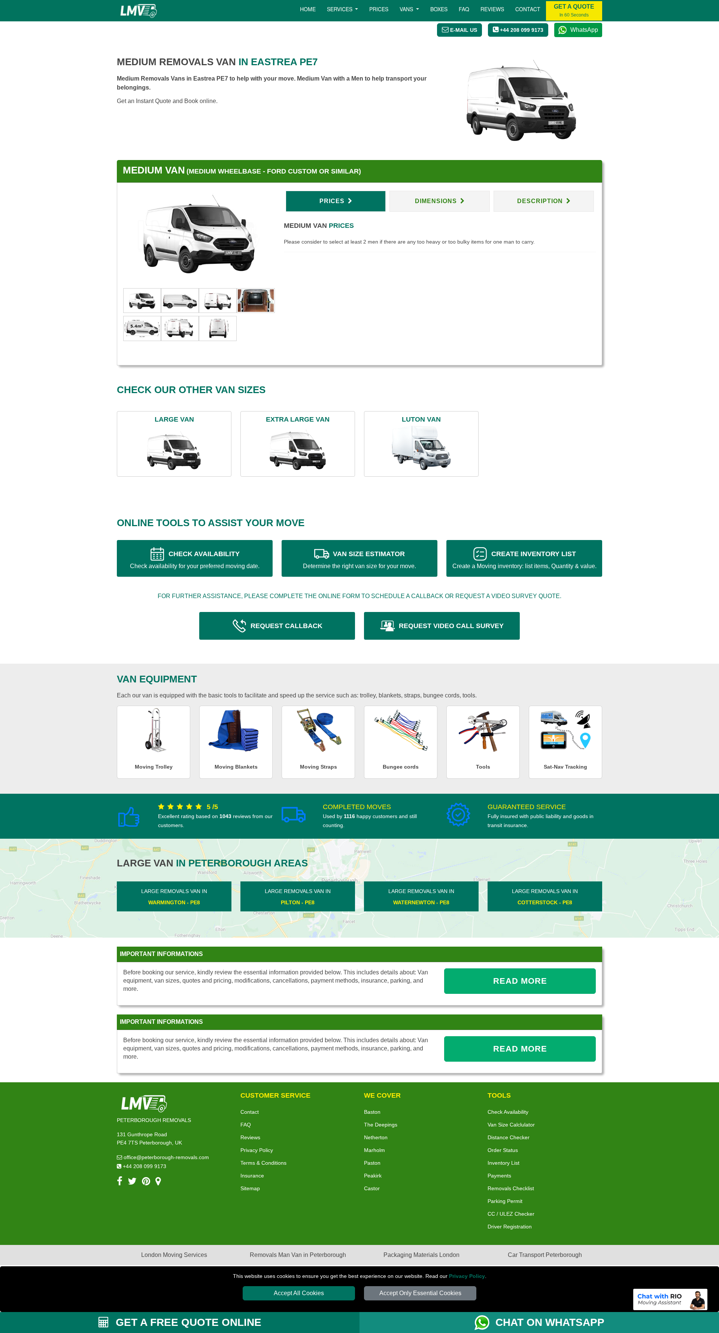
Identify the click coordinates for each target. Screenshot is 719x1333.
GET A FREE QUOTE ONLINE (187, 1322)
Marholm (374, 1150)
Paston (372, 1163)
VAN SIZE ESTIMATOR (359, 559)
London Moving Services (174, 1255)
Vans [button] (407, 9)
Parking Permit (505, 1201)
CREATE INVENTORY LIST (524, 559)
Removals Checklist (511, 1188)
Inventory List (503, 1163)
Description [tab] (541, 201)
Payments (499, 1176)
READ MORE (520, 981)
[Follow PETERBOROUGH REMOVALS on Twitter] (132, 1182)
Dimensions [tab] (437, 201)
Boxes (439, 9)
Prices (378, 9)
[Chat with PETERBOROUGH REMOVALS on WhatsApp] (484, 1322)
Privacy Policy (467, 1276)
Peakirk (373, 1176)
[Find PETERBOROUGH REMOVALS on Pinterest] (146, 1182)
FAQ (245, 1125)
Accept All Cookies (299, 1293)
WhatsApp (584, 30)
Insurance (252, 1176)
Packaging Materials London (421, 1255)
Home (308, 9)
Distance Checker (509, 1137)
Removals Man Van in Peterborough (298, 1255)
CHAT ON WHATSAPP (549, 1322)
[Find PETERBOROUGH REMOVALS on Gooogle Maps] (158, 1182)
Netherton (376, 1137)
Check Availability (508, 1112)
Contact (527, 9)
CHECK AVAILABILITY (195, 559)
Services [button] (340, 9)
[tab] (142, 300)
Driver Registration (510, 1227)
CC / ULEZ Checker (511, 1214)
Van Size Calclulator (511, 1125)
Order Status (503, 1150)
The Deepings (380, 1125)
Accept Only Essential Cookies (420, 1293)
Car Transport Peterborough (545, 1255)
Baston (372, 1112)
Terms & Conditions (263, 1163)
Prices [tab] (332, 201)
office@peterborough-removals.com (165, 1157)
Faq (464, 9)
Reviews (492, 9)
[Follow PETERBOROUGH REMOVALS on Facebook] (119, 1182)
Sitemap (250, 1188)
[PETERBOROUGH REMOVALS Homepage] (138, 10)
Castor (372, 1188)
